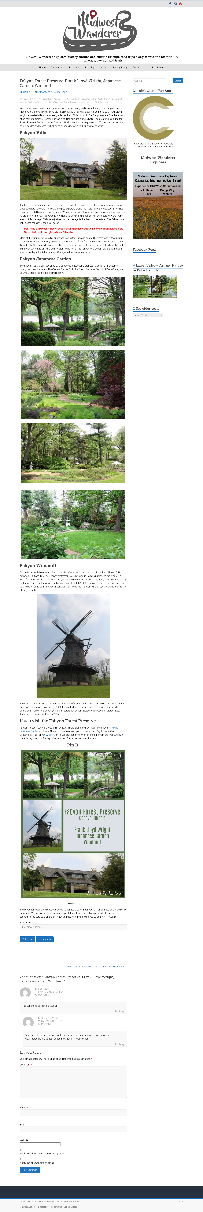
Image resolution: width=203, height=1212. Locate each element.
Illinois (64, 92)
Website (24, 1140)
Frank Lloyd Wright (35, 102)
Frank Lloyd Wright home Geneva (56, 102)
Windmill (50, 734)
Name (24, 1107)
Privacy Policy (120, 67)
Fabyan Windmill (98, 99)
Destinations (57, 67)
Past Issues (158, 67)
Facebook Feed (144, 249)
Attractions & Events (49, 92)
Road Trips (90, 67)
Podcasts (74, 67)
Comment (26, 1064)
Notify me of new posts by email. (37, 1162)
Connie (26, 92)
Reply (121, 1011)
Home (42, 67)
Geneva (73, 102)
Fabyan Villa (86, 99)
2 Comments (103, 102)
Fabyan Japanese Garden (70, 99)
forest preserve (111, 99)
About (104, 67)
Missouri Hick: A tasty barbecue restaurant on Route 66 (97, 966)
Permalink (43, 994)
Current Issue (139, 67)
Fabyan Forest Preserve (51, 99)
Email (23, 1124)
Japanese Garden (83, 102)
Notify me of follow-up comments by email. (42, 1153)
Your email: (25, 922)
